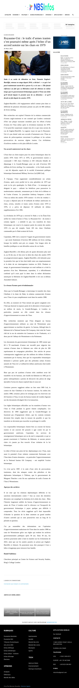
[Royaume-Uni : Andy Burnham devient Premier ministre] (27, 607)
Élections (64, 56)
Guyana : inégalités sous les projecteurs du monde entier (67, 115)
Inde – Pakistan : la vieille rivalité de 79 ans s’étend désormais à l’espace (66, 122)
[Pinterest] (29, 570)
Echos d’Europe (9, 656)
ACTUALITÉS (8, 14)
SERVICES (67, 14)
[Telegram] (47, 570)
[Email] (43, 570)
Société (63, 127)
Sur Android (57, 634)
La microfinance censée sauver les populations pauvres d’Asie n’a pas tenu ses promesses (67, 97)
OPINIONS (48, 14)
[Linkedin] (38, 570)
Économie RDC (8, 639)
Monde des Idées (9, 677)
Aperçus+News (66, 119)
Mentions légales (25, 686)
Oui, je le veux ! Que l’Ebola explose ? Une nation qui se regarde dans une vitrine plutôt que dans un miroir (67, 105)
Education (64, 65)
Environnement (33, 666)
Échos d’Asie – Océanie (11, 653)
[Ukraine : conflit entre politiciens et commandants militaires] (11, 607)
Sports (31, 651)
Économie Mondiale (64, 83)
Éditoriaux (7, 675)
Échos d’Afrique (9, 648)
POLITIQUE (24, 14)
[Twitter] (25, 570)
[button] (73, 15)
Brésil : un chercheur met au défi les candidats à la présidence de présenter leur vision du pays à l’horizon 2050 (68, 59)
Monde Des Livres (34, 645)
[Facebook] (20, 570)
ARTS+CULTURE (58, 14)
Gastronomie (33, 636)
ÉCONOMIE (15, 14)
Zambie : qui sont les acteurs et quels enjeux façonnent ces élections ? (67, 140)
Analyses (7, 672)
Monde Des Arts (34, 642)
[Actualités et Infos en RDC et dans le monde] (39, 6)
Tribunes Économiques (11, 642)
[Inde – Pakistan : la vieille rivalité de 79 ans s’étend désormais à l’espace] (56, 122)
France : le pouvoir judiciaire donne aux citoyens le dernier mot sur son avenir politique (42, 612)
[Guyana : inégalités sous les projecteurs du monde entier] (56, 114)
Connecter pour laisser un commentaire (16, 584)
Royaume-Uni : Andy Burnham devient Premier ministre (27, 613)
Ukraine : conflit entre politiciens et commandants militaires (11, 612)
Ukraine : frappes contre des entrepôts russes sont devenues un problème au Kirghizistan (67, 87)
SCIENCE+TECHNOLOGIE (36, 14)
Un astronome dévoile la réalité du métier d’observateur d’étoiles (68, 78)
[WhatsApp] (34, 570)
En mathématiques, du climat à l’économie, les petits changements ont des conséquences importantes (67, 69)
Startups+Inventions (35, 669)
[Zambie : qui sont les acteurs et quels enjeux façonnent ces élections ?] (56, 139)
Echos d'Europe (9, 35)
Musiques (32, 648)
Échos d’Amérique (9, 651)
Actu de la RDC (66, 101)
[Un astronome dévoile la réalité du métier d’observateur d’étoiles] (56, 77)
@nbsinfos (52, 622)
